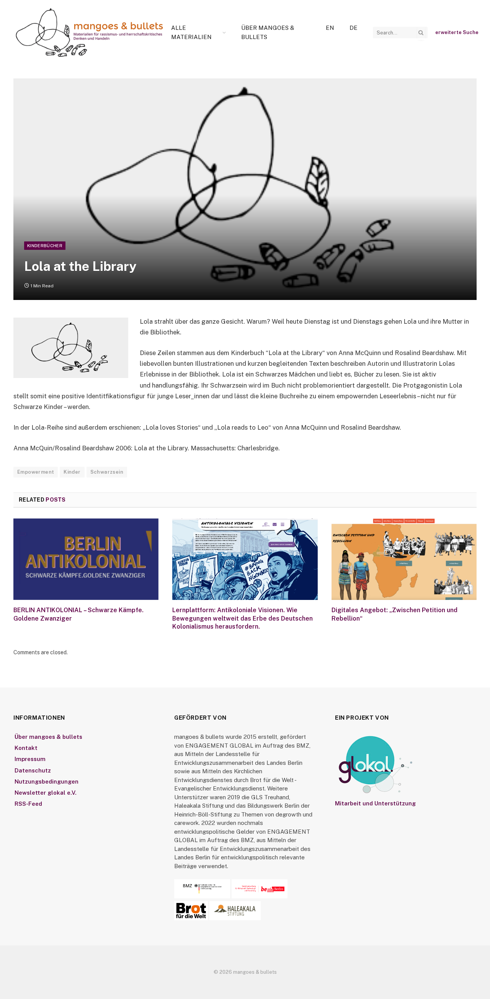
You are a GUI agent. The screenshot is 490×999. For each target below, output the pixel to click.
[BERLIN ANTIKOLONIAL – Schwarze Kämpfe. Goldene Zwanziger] (85, 559)
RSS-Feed (28, 803)
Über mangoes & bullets (267, 32)
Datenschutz (33, 770)
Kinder (72, 472)
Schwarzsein (106, 472)
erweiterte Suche (457, 32)
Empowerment (35, 472)
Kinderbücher (44, 245)
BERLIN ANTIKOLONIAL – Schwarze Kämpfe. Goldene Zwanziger (78, 614)
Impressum (30, 759)
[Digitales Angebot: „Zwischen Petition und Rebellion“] (404, 559)
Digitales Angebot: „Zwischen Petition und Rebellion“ (394, 614)
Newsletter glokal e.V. (46, 792)
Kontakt (26, 748)
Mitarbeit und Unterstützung (375, 803)
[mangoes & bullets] (89, 32)
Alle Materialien (191, 32)
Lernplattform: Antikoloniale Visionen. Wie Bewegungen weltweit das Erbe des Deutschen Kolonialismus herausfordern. (242, 618)
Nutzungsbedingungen (46, 781)
